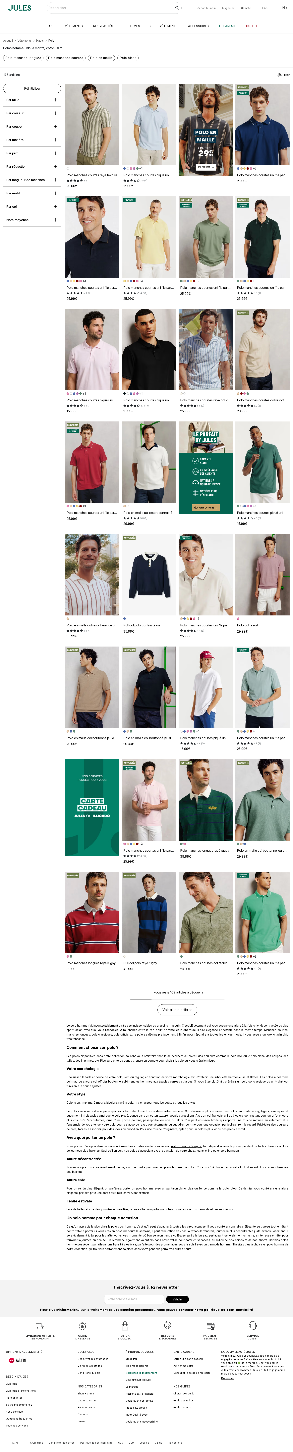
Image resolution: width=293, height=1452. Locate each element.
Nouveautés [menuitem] (103, 26)
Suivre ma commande (19, 1404)
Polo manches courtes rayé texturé (92, 175)
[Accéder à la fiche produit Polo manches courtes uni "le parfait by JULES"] (262, 124)
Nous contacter (15, 1411)
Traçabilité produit (136, 1407)
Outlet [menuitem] (252, 26)
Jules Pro (132, 1359)
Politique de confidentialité (96, 1442)
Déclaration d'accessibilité (142, 1421)
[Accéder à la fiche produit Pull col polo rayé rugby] (149, 912)
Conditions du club (89, 1373)
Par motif (13, 193)
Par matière (15, 140)
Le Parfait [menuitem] (227, 26)
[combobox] (114, 8)
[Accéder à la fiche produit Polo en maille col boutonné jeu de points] (92, 687)
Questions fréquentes (19, 1418)
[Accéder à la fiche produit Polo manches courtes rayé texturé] (92, 124)
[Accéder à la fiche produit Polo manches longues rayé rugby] (206, 800)
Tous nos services (17, 1425)
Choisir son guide (184, 1393)
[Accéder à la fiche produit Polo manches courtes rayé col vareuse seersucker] (206, 350)
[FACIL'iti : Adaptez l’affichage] (17, 1360)
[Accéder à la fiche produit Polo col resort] (262, 575)
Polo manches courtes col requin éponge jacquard (216, 963)
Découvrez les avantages (93, 1359)
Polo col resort (247, 625)
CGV (120, 1442)
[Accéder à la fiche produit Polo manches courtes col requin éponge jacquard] (206, 912)
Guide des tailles (183, 1400)
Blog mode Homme (137, 1366)
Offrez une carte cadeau (188, 1359)
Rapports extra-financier (140, 1393)
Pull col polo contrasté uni (141, 625)
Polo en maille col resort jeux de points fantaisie (101, 625)
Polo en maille (101, 58)
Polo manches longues (23, 58)
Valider (177, 1299)
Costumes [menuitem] (132, 26)
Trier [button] (286, 74)
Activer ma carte (183, 1366)
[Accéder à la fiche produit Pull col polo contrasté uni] (149, 575)
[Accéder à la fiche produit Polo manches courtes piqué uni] (149, 124)
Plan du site (175, 1442)
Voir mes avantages (90, 1366)
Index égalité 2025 (137, 1414)
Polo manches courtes (65, 58)
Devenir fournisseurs (138, 1380)
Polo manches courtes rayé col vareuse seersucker (217, 400)
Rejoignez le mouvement (141, 1373)
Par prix (12, 153)
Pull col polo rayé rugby (140, 963)
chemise (189, 1030)
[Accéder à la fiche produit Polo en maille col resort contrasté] (149, 462)
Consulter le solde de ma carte (191, 1373)
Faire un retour (15, 1397)
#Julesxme (36, 1442)
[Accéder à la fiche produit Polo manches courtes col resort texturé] (262, 350)
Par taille (12, 100)
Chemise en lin (87, 1400)
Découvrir (227, 1378)
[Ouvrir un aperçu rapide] (114, 88)
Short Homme (86, 1393)
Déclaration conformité (139, 1400)
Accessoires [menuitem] (198, 26)
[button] (114, 88)
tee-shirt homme (162, 1030)
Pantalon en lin (87, 1407)
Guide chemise (182, 1407)
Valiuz (158, 1442)
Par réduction (16, 167)
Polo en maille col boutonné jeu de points (96, 738)
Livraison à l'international (21, 1390)
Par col (11, 207)
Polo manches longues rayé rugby (204, 850)
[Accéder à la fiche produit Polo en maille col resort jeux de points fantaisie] (92, 575)
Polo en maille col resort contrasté (147, 513)
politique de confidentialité (228, 1310)
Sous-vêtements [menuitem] (164, 26)
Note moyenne (17, 220)
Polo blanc (128, 58)
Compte (246, 8)
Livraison (11, 1383)
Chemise (83, 1414)
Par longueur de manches (25, 180)
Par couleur (15, 113)
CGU (131, 1442)
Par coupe (14, 126)
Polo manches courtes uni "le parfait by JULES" (101, 288)
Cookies (144, 1442)
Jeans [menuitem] (50, 26)
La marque (132, 1386)
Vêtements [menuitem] (74, 26)
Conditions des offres (62, 1442)
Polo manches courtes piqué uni (146, 175)
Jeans (81, 1421)
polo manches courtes (169, 1209)
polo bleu (230, 1188)
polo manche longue (186, 1146)
